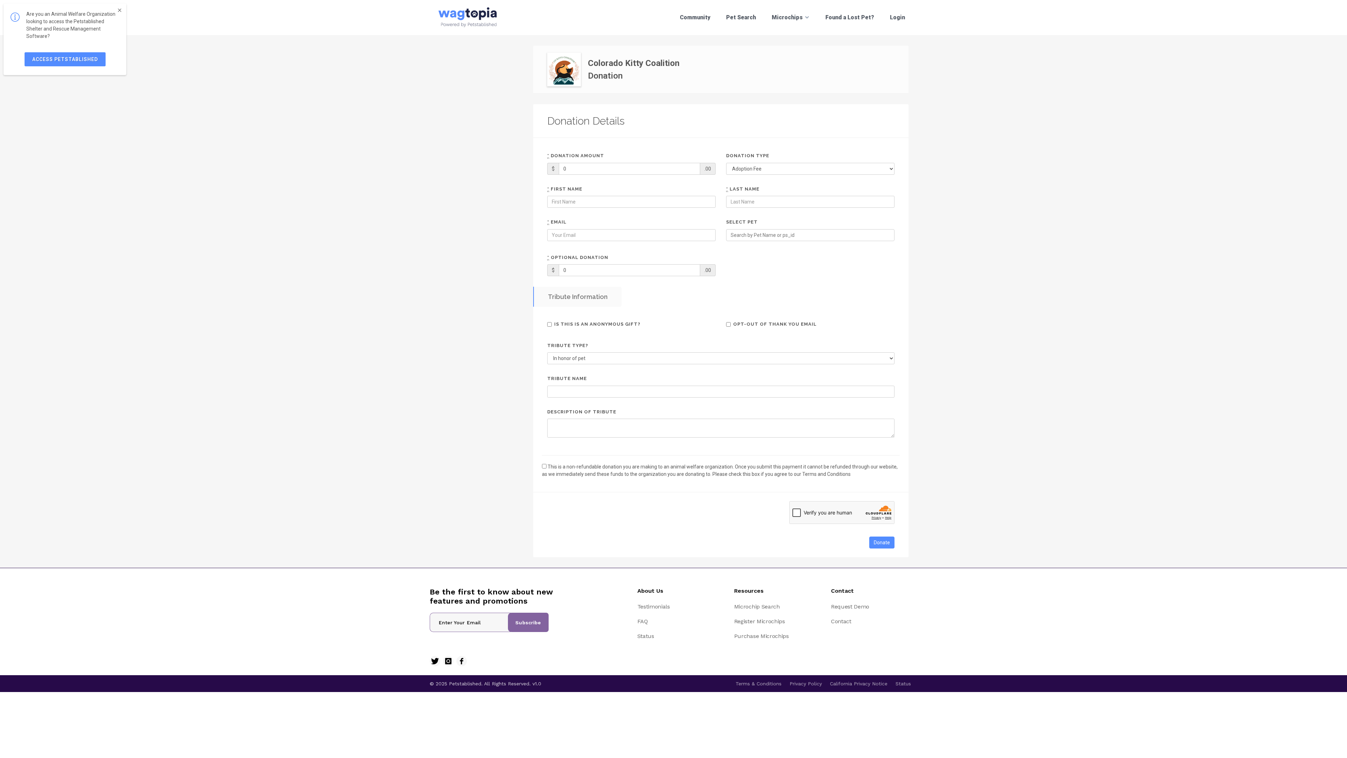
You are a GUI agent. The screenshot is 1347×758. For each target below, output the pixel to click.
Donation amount (575, 155)
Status (645, 636)
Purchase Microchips (761, 636)
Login (897, 17)
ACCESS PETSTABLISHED (65, 59)
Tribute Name (567, 378)
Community (695, 17)
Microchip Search (757, 606)
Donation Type (747, 155)
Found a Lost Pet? (849, 17)
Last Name (742, 189)
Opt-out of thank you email (775, 324)
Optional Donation (577, 257)
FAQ (642, 621)
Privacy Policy (806, 683)
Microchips (787, 17)
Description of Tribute (581, 411)
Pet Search (741, 17)
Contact (841, 621)
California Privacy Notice (858, 683)
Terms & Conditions (759, 683)
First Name (564, 189)
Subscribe (528, 622)
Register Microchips (759, 621)
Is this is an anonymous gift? (597, 324)
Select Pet (742, 222)
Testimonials (653, 606)
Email (557, 222)
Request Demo (850, 606)
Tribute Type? (567, 345)
